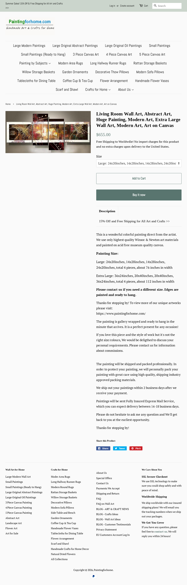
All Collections (59, 559)
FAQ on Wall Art (105, 503)
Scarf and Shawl (67, 89)
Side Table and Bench (63, 512)
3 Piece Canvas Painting (18, 502)
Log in (112, 5)
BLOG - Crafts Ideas (107, 514)
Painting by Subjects (33, 63)
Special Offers (104, 478)
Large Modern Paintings (29, 45)
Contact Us (102, 483)
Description (107, 211)
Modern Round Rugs (62, 487)
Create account (127, 5)
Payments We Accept (108, 488)
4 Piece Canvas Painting (18, 507)
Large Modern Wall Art (18, 476)
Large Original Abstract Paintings (75, 45)
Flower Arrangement (114, 80)
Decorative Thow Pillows (112, 72)
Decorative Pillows (61, 502)
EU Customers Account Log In (113, 535)
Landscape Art (13, 523)
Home (8, 104)
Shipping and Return (107, 493)
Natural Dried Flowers (63, 554)
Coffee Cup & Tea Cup (78, 80)
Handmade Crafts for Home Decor (70, 549)
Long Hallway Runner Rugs (108, 63)
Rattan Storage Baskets (150, 63)
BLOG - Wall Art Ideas (108, 519)
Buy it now (139, 195)
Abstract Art (12, 518)
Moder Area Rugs (60, 476)
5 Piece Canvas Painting (18, 512)
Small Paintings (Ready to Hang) (43, 54)
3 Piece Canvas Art (86, 54)
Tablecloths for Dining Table (36, 80)
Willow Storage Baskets (38, 72)
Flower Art (11, 528)
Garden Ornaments (75, 72)
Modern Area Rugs (70, 63)
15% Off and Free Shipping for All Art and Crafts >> (134, 221)
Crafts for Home (96, 89)
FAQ (98, 498)
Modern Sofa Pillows (150, 72)
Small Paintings (159, 45)
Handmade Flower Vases (152, 80)
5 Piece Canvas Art (152, 54)
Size (99, 156)
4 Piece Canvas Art (119, 54)
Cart (146, 5)
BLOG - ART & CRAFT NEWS (112, 509)
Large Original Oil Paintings (123, 45)
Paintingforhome (103, 570)
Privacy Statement (106, 529)
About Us (124, 89)
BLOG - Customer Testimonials (113, 524)
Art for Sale (11, 533)
